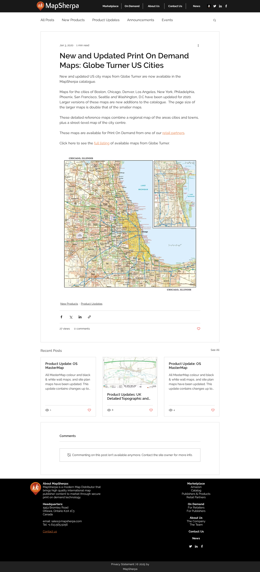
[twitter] (215, 6)
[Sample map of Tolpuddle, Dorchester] (130, 372)
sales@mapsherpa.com (66, 521)
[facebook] (226, 6)
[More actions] (198, 45)
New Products (73, 20)
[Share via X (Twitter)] (71, 317)
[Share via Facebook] (61, 317)
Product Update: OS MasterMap (61, 366)
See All (215, 349)
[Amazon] (209, 6)
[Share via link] (89, 317)
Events (167, 20)
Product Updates (106, 20)
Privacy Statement (122, 564)
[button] (110, 6)
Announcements (140, 20)
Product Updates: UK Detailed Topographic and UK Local (127, 396)
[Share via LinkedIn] (80, 317)
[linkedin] (220, 6)
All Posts (47, 20)
